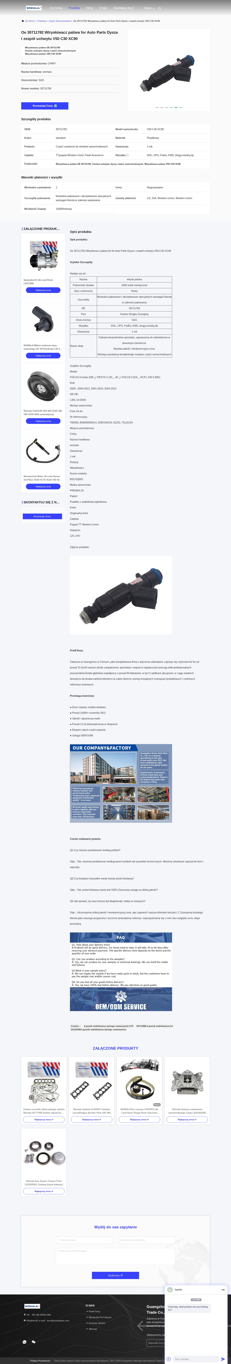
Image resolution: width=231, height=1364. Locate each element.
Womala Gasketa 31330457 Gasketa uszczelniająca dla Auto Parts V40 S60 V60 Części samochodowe (92, 1111)
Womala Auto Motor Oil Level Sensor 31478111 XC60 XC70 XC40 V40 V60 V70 (42, 479)
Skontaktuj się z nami (123, 9)
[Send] (223, 1359)
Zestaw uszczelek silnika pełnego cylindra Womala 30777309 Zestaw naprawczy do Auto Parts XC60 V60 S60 (44, 1111)
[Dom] (34, 8)
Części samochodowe (60, 21)
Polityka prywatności (40, 1360)
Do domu (56, 8)
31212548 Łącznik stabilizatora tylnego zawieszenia (98, 1029)
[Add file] (169, 1359)
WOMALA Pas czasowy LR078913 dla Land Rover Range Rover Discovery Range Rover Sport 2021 (139, 1111)
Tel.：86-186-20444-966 (38, 1314)
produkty (41, 21)
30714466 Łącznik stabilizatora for (154, 1026)
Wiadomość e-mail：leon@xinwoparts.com (47, 1320)
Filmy (89, 8)
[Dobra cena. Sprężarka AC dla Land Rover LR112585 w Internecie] (43, 255)
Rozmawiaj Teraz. (43, 105)
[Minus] (223, 1290)
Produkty (74, 8)
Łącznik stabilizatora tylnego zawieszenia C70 (108, 1026)
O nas (103, 8)
